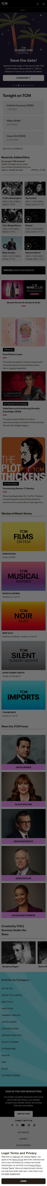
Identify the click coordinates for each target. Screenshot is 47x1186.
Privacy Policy (35, 1165)
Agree (23, 1181)
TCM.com (16, 1157)
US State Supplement (10, 1174)
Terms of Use (17, 1160)
